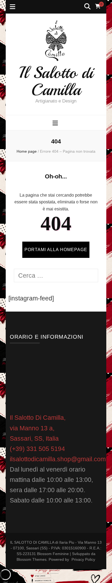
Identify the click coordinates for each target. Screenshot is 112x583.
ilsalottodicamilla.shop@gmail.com (58, 459)
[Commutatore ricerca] (87, 6)
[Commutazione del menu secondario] (12, 7)
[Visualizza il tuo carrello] (98, 6)
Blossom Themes (31, 559)
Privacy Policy (83, 559)
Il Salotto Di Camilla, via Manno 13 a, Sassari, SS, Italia (38, 428)
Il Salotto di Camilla (56, 81)
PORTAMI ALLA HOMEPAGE (55, 249)
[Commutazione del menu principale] (55, 123)
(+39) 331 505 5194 (37, 448)
